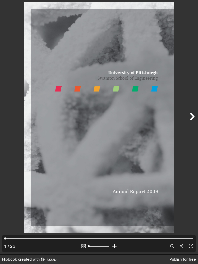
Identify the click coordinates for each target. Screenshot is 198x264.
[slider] (99, 246)
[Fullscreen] (191, 246)
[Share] (181, 246)
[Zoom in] (114, 246)
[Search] (172, 246)
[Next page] (192, 127)
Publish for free (183, 259)
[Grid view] (83, 246)
